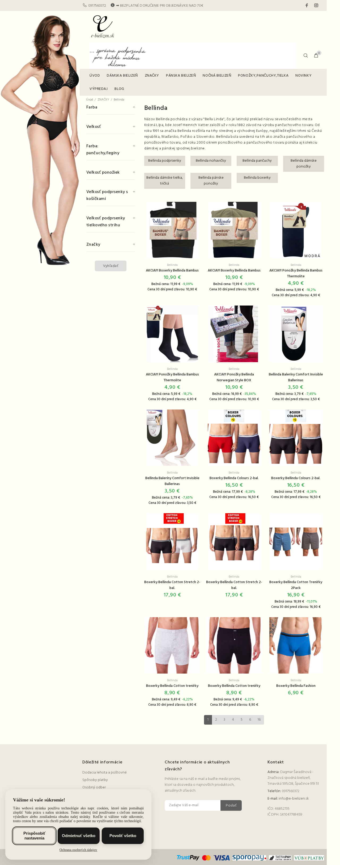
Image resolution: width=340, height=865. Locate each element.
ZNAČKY (152, 76)
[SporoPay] (249, 858)
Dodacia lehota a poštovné (104, 773)
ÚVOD (95, 76)
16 (259, 720)
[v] (308, 858)
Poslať (231, 806)
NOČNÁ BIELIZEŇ (217, 76)
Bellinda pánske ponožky (211, 181)
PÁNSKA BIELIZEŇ (181, 76)
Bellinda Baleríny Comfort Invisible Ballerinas (296, 377)
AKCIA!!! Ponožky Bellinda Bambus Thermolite (295, 273)
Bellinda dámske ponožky (304, 164)
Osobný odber (94, 787)
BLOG (119, 89)
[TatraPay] (280, 858)
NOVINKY (303, 76)
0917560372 (97, 6)
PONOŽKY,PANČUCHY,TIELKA (263, 76)
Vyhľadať (110, 266)
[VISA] (221, 858)
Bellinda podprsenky (164, 161)
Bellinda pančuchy (257, 161)
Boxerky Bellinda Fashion (296, 686)
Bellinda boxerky (257, 178)
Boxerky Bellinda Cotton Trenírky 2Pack (295, 585)
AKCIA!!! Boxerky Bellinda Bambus (172, 271)
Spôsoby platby (95, 780)
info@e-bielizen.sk (294, 799)
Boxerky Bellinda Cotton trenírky (172, 686)
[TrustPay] (189, 858)
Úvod (89, 99)
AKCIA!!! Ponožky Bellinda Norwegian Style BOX (234, 377)
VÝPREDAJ (99, 89)
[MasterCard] (206, 858)
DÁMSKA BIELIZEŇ (122, 76)
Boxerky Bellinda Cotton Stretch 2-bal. (172, 585)
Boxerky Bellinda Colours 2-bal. (234, 478)
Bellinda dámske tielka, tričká (164, 181)
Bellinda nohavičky (211, 161)
